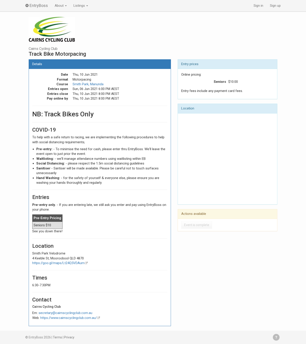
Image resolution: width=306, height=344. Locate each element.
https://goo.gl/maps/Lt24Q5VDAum (58, 263)
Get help (276, 337)
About (60, 6)
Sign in (258, 6)
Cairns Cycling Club (43, 49)
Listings (79, 6)
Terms (57, 337)
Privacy (69, 337)
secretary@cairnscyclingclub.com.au (65, 313)
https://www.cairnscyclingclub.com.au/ (68, 318)
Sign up (275, 6)
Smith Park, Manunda (88, 84)
